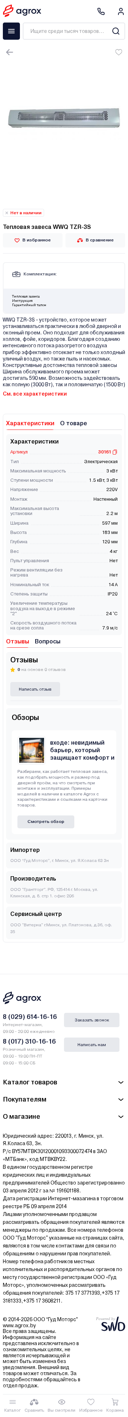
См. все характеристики (35, 394)
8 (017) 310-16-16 (29, 1041)
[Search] (115, 31)
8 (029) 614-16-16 (30, 1016)
